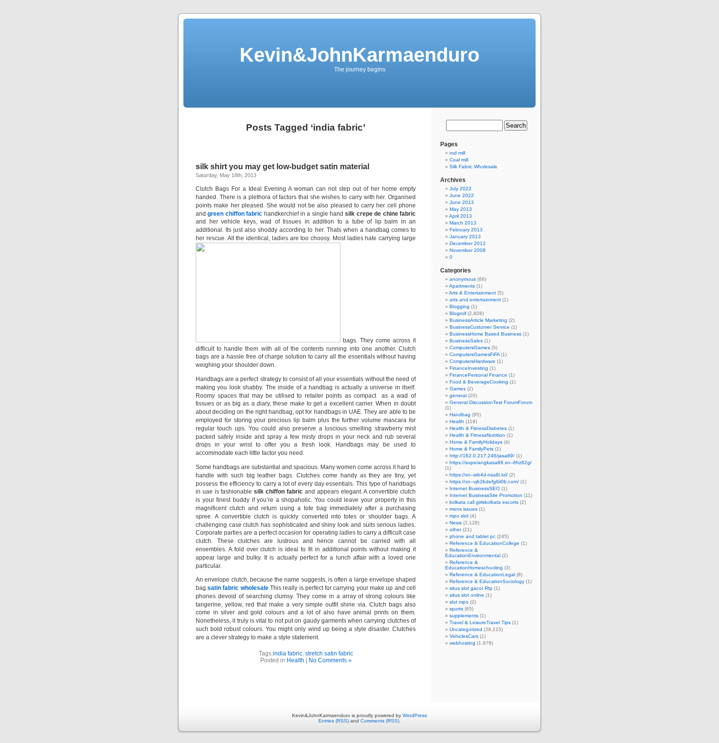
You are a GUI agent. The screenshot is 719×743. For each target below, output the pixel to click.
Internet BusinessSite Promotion (485, 495)
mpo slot (459, 515)
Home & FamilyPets (471, 448)
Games (457, 388)
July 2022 (460, 188)
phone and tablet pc (472, 536)
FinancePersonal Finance (478, 375)
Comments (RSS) (379, 720)
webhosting (462, 643)
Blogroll (457, 313)
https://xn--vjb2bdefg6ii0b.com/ (484, 481)
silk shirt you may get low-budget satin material (282, 166)
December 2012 (467, 243)
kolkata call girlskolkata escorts (483, 502)
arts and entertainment (475, 299)
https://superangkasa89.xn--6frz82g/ (490, 462)
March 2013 (462, 222)
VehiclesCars (463, 636)
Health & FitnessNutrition (477, 435)
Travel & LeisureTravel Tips (480, 622)
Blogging (459, 306)
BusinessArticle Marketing (478, 320)
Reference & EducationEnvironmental (472, 552)
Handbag (460, 414)
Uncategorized (465, 629)
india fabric (287, 653)
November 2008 (467, 250)
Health (295, 660)
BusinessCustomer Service (479, 327)
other (455, 529)
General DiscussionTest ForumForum (490, 402)
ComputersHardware (472, 361)
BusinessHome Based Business (485, 334)
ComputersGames (469, 347)
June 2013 (461, 202)
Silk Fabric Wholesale (473, 166)
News (455, 522)
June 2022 (461, 195)
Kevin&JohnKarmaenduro (359, 55)
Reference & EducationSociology (486, 581)
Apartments (462, 286)
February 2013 (466, 229)
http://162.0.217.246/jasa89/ (482, 455)
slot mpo (459, 602)
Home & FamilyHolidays (475, 442)
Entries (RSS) (333, 720)
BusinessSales (466, 340)
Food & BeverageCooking (478, 381)
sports (456, 608)
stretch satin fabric (329, 653)
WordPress (415, 715)
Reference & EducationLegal (482, 574)
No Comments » (330, 660)
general (458, 395)
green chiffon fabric (234, 213)
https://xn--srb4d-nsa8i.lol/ (478, 474)
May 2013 (460, 209)
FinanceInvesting (468, 368)
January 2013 (465, 236)
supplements (463, 615)
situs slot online (466, 595)
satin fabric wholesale (238, 588)
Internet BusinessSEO (474, 488)
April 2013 (460, 216)
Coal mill (458, 159)
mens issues (463, 509)
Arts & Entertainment (472, 292)
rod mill (457, 153)
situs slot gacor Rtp (471, 588)
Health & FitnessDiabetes (478, 428)
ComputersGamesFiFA (474, 354)
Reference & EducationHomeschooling (474, 565)
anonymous (462, 279)
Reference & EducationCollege (484, 543)
